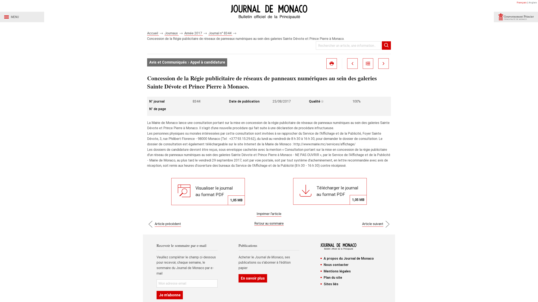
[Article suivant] (383, 63)
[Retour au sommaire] (368, 63)
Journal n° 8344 (220, 33)
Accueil (153, 33)
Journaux (172, 33)
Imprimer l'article (269, 214)
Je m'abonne (170, 295)
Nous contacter (336, 265)
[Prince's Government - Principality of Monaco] (516, 17)
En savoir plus (253, 278)
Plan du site (333, 278)
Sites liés (331, 284)
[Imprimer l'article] (331, 63)
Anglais (533, 2)
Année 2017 (193, 33)
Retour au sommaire (269, 223)
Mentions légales (337, 271)
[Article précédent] (352, 63)
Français (522, 2)
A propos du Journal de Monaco (349, 258)
